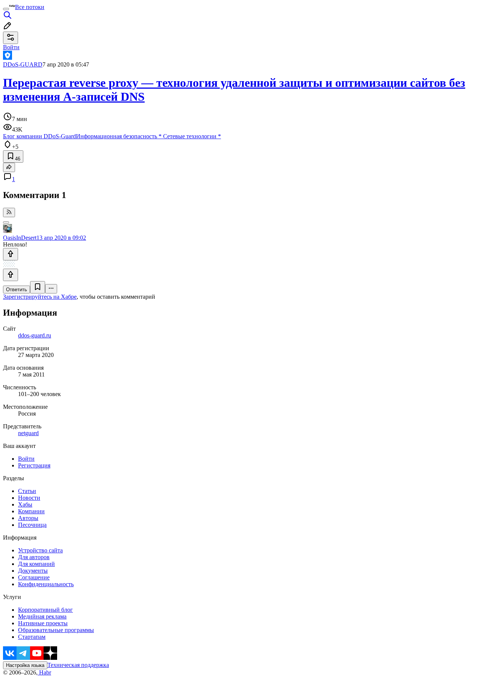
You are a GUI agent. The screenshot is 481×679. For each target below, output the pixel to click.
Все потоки (29, 7)
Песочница (32, 525)
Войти (26, 458)
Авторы (28, 518)
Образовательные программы (56, 630)
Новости (29, 498)
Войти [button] (11, 47)
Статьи (27, 491)
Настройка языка (25, 665)
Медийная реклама (42, 616)
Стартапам (31, 637)
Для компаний (36, 564)
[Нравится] (10, 254)
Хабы (25, 504)
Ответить (16, 289)
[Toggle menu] (6, 9)
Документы (33, 570)
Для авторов (34, 557)
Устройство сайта (40, 550)
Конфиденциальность (46, 584)
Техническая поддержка (78, 665)
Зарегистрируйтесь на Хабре (40, 296)
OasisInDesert (19, 237)
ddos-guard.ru (34, 335)
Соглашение (34, 577)
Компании (31, 511)
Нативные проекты (43, 623)
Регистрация (34, 465)
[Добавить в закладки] (37, 287)
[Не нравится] (10, 275)
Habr (44, 672)
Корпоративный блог (45, 609)
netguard (28, 433)
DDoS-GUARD (22, 64)
